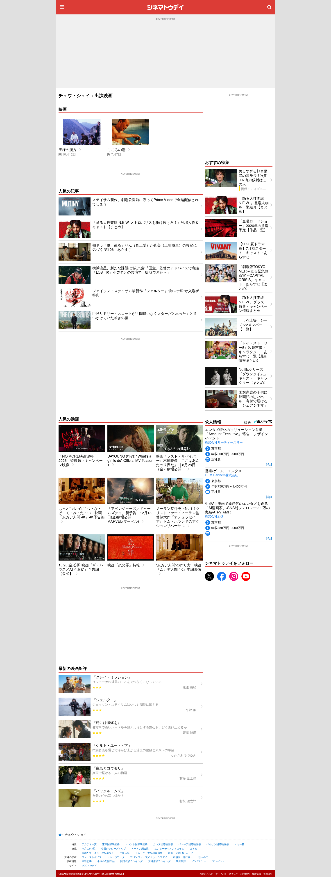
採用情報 (256, 873)
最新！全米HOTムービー (182, 852)
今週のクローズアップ (113, 848)
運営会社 (267, 873)
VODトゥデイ (89, 865)
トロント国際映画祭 (136, 844)
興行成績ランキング (131, 861)
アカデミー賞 (89, 844)
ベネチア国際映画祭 (190, 844)
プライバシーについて (226, 873)
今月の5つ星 (88, 848)
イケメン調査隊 (140, 848)
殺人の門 (203, 857)
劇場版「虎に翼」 (183, 857)
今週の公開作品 (106, 861)
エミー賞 (239, 844)
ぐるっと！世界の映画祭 (148, 852)
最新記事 (87, 861)
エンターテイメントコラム (169, 848)
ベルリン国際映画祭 (217, 844)
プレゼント (218, 861)
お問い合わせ (206, 873)
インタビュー (199, 861)
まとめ (193, 848)
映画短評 (181, 861)
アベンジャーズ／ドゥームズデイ (148, 857)
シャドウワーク (116, 857)
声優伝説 (124, 852)
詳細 (269, 464)
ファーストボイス (92, 857)
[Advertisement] (165, 54)
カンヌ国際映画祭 (163, 844)
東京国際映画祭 (111, 844)
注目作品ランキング (159, 861)
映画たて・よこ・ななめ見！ (98, 852)
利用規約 (244, 873)
